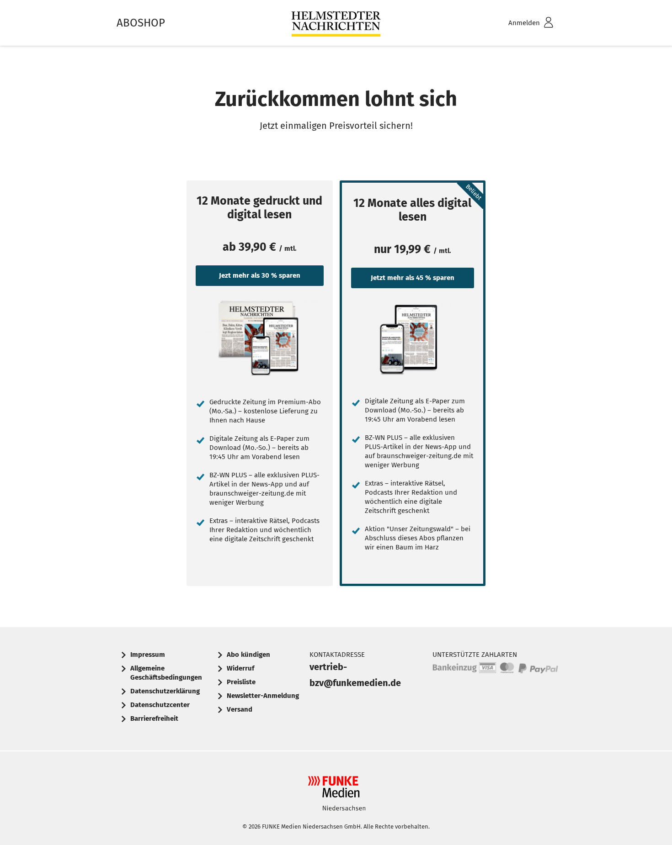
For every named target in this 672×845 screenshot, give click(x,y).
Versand (239, 709)
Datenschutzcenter (160, 705)
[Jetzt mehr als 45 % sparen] (413, 339)
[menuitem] (518, 23)
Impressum (147, 654)
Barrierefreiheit (154, 718)
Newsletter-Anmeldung (263, 696)
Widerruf (240, 668)
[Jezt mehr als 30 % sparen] (260, 338)
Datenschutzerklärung (165, 691)
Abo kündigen (248, 654)
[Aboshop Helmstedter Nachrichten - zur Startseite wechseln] (336, 23)
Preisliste (241, 682)
